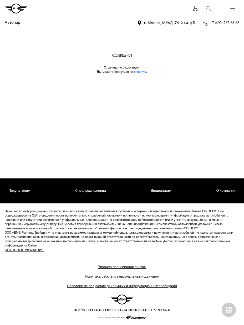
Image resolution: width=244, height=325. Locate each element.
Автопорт (13, 23)
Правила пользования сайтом (122, 267)
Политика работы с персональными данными (122, 277)
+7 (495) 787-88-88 (224, 23)
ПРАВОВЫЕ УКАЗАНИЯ (24, 250)
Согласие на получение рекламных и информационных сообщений (122, 286)
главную (140, 72)
